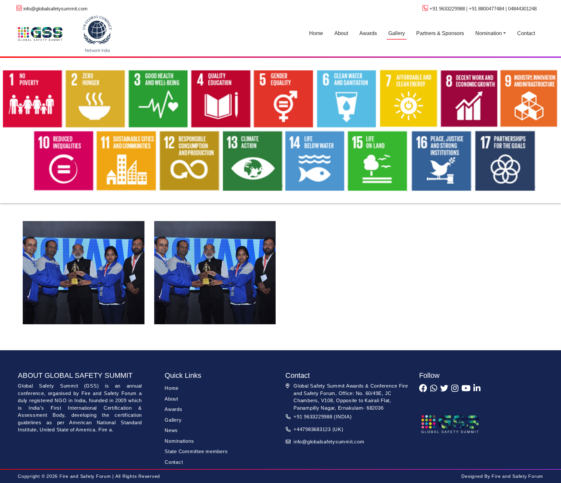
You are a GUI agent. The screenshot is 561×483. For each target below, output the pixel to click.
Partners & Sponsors (440, 33)
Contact (526, 33)
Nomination (488, 33)
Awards (368, 33)
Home (316, 33)
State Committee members (196, 451)
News (171, 430)
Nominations (179, 441)
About (341, 33)
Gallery (396, 33)
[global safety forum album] (83, 276)
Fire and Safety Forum (516, 476)
